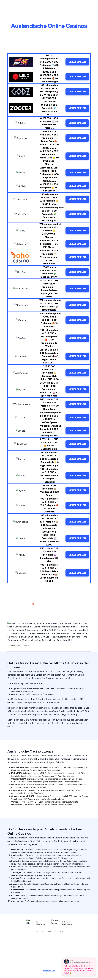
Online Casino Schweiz (35, 953)
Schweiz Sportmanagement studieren (64, 945)
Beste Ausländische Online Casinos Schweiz (49, 956)
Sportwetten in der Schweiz (59, 953)
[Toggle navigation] (91, 4)
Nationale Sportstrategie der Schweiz (49, 948)
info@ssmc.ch (49, 971)
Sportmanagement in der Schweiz (30, 945)
